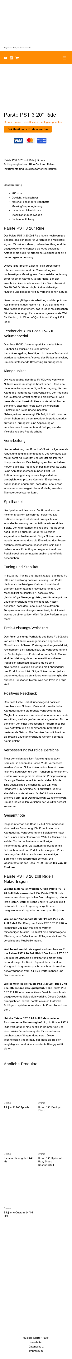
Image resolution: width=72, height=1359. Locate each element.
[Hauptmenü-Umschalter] (64, 58)
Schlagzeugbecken (51, 122)
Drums (8, 122)
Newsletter (36, 1342)
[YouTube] (5, 58)
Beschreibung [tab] (13, 185)
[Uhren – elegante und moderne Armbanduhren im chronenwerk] (36, 1248)
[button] (66, 31)
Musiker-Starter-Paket (36, 1337)
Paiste (17, 122)
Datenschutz (36, 1346)
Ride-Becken (30, 122)
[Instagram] (11, 58)
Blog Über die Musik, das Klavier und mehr (17, 48)
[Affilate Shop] (17, 58)
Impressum (36, 1350)
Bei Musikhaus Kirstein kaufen (28, 129)
